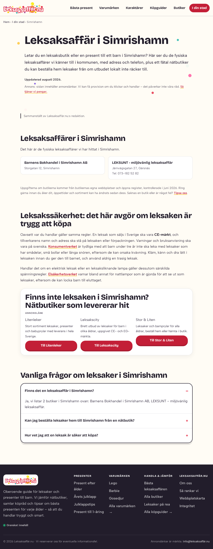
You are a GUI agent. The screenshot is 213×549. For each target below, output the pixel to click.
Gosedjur (116, 498)
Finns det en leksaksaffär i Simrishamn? (59, 391)
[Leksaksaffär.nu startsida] (23, 8)
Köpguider (158, 8)
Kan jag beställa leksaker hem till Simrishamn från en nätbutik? (79, 420)
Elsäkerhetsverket (62, 274)
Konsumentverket (62, 246)
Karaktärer (134, 8)
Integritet (187, 506)
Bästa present (81, 8)
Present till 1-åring (89, 512)
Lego (113, 483)
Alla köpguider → (158, 512)
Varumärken (109, 8)
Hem (6, 22)
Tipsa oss (180, 193)
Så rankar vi (189, 491)
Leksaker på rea (157, 504)
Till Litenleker (51, 345)
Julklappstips (84, 504)
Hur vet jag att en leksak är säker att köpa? (61, 435)
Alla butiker (153, 496)
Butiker (179, 8)
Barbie (114, 491)
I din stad (199, 8)
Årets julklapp (85, 496)
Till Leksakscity (106, 345)
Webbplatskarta (192, 498)
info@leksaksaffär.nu (196, 541)
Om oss (186, 483)
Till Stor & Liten (162, 340)
